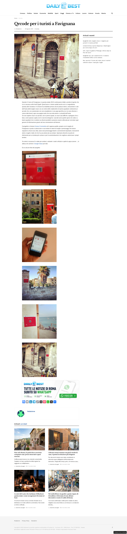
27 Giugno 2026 (31, 466)
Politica (29, 13)
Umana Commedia (40, 126)
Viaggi (62, 13)
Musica (103, 13)
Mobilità (50, 13)
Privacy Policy (25, 520)
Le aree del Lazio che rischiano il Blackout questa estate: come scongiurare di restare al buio (29, 496)
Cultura (78, 13)
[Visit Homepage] (63, 5)
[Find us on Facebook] (112, 528)
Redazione (19, 29)
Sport (56, 13)
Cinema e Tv (70, 13)
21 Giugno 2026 (31, 507)
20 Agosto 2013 (29, 29)
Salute (36, 13)
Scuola (97, 13)
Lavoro (84, 13)
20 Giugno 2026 (65, 507)
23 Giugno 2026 (65, 464)
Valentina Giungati (20, 466)
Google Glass (38, 143)
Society (20, 18)
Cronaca (22, 13)
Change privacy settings (120, 532)
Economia (43, 13)
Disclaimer (34, 520)
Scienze (90, 13)
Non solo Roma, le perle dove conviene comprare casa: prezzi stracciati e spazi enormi (28, 454)
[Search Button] (112, 13)
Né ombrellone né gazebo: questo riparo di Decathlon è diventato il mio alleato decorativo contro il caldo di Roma (63, 496)
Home (15, 18)
